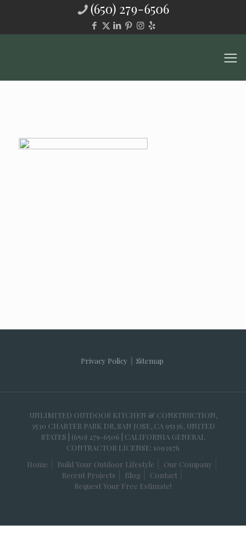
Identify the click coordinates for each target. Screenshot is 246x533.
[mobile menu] (230, 57)
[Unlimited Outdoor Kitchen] (123, 57)
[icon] (152, 25)
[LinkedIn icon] (117, 25)
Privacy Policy (104, 360)
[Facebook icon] (94, 25)
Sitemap (150, 360)
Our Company (188, 464)
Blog (133, 475)
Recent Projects (89, 475)
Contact (163, 475)
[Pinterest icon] (129, 25)
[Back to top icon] (211, 504)
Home (37, 464)
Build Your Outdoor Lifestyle (105, 464)
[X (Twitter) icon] (106, 25)
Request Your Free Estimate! (123, 486)
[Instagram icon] (140, 25)
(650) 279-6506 (129, 8)
